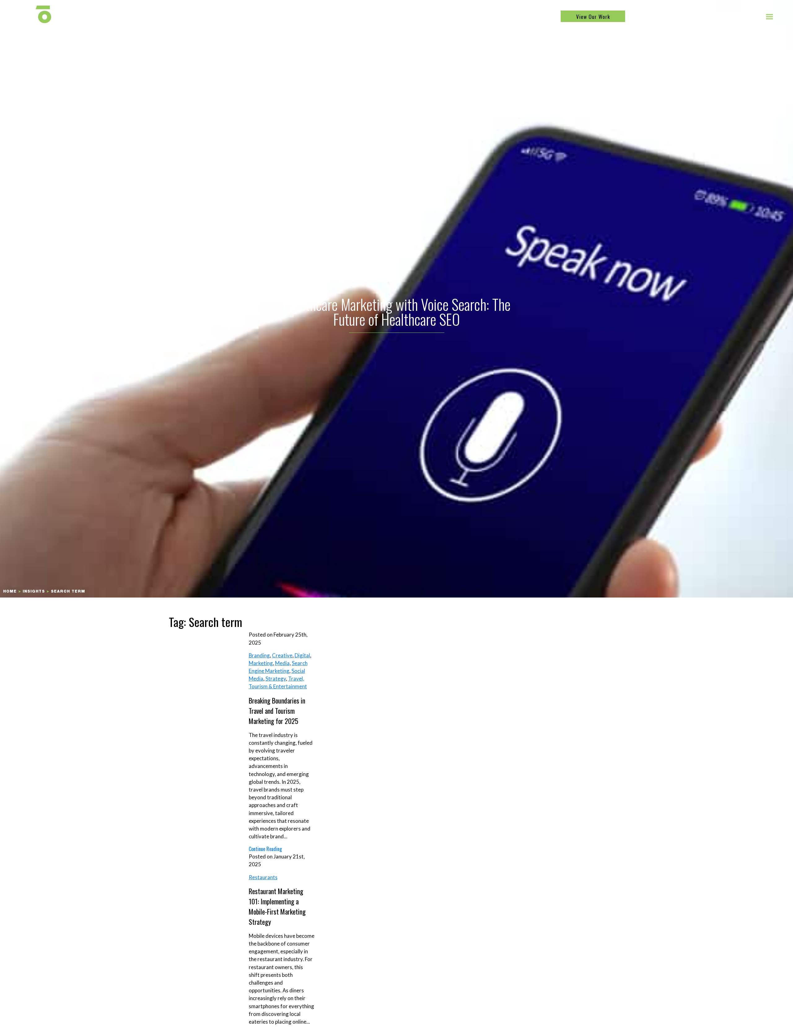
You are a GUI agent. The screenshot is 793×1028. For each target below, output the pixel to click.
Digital (302, 655)
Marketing (261, 663)
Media (282, 663)
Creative (282, 655)
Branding (259, 655)
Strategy (275, 678)
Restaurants (263, 877)
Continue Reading (265, 849)
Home (10, 591)
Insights (34, 591)
